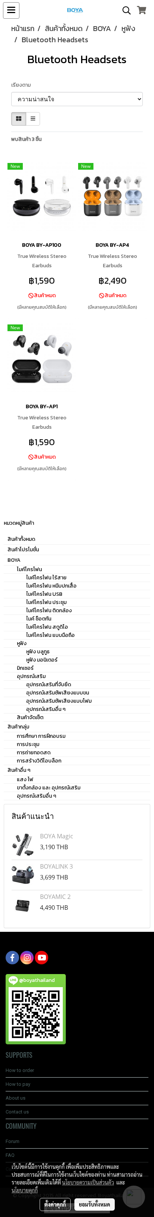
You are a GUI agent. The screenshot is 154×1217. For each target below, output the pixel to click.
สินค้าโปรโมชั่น (23, 550)
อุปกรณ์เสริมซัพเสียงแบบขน (57, 693)
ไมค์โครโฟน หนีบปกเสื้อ (51, 586)
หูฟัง (22, 643)
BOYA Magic (56, 836)
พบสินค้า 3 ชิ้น (26, 139)
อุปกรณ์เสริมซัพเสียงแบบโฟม (59, 701)
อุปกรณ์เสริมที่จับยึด (48, 684)
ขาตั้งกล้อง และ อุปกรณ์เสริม (48, 788)
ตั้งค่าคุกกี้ (55, 1204)
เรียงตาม (22, 85)
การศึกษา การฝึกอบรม (41, 736)
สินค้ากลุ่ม (18, 727)
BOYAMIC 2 (55, 897)
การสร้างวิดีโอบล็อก (39, 761)
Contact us (17, 1112)
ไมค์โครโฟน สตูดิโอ (47, 627)
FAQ (10, 1155)
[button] (124, 10)
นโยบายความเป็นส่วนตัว (88, 1182)
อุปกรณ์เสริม (31, 676)
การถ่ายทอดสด (33, 753)
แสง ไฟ (25, 779)
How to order (20, 1070)
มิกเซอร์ (25, 668)
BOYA (14, 560)
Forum (12, 1141)
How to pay (18, 1084)
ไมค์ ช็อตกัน (38, 619)
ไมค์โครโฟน (29, 569)
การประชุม (28, 744)
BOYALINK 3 (56, 866)
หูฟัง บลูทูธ (38, 652)
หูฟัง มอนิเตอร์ (42, 660)
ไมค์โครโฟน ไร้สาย (46, 578)
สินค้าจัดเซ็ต (30, 717)
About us (15, 1098)
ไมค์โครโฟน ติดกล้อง (49, 610)
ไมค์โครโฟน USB (44, 594)
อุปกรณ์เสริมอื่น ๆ (45, 709)
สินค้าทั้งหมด (21, 539)
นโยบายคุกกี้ (25, 1190)
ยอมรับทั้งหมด (94, 1204)
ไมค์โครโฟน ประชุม (46, 602)
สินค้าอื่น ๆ (18, 770)
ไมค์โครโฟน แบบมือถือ (50, 635)
